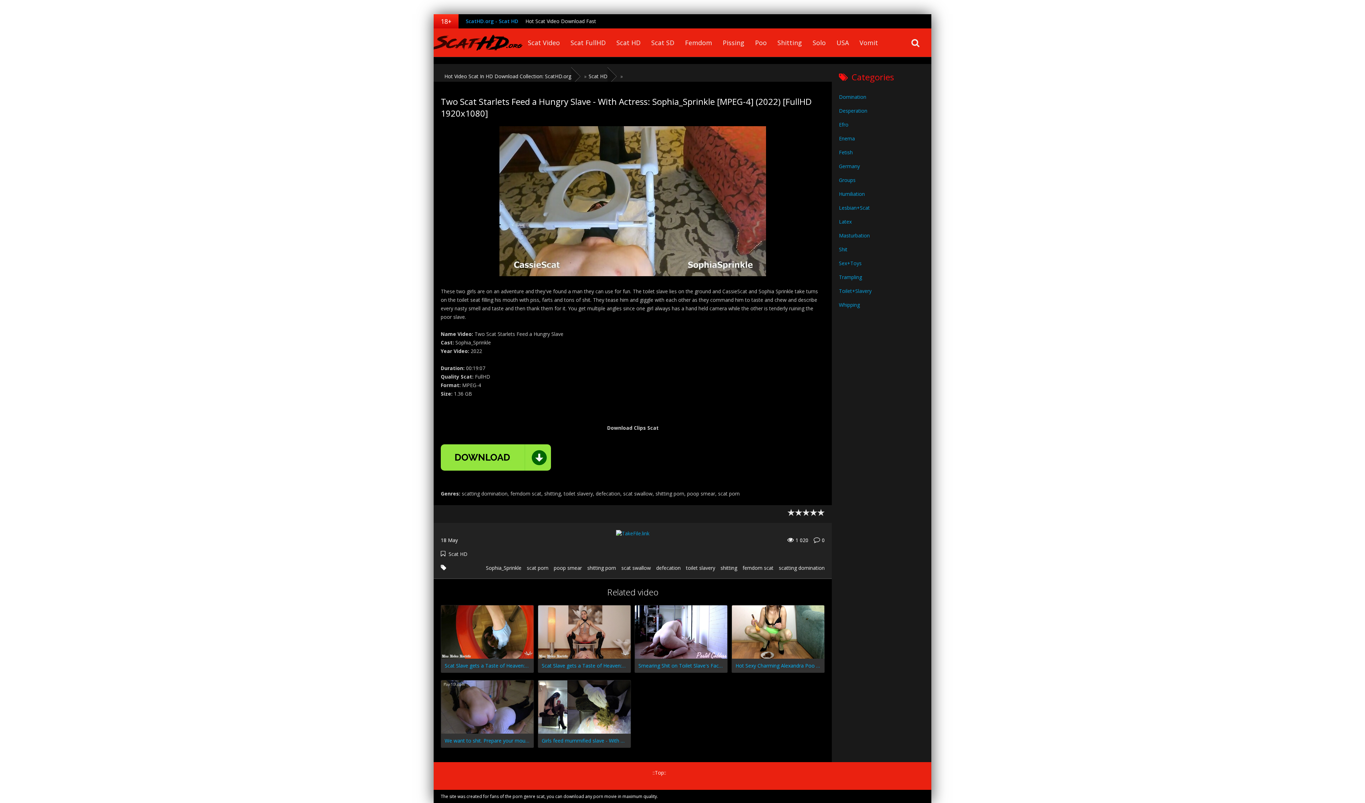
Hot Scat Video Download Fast (560, 21)
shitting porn (601, 567)
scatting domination (802, 567)
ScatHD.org (478, 42)
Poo (761, 42)
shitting (729, 567)
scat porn (537, 567)
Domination (852, 96)
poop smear (568, 567)
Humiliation (852, 194)
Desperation (853, 110)
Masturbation (854, 235)
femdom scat (758, 567)
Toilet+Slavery (855, 291)
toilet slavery (700, 567)
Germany (849, 166)
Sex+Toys (850, 263)
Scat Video (544, 42)
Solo (819, 42)
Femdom (698, 42)
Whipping (849, 304)
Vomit (869, 42)
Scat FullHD (588, 42)
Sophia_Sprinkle (503, 567)
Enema (847, 138)
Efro (844, 124)
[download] (496, 457)
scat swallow (636, 567)
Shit (843, 249)
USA (842, 42)
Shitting (789, 42)
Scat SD (662, 42)
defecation (668, 567)
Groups (847, 180)
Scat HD (628, 42)
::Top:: (659, 772)
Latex (845, 221)
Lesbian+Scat (854, 207)
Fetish (846, 152)
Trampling (850, 277)
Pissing (733, 42)
